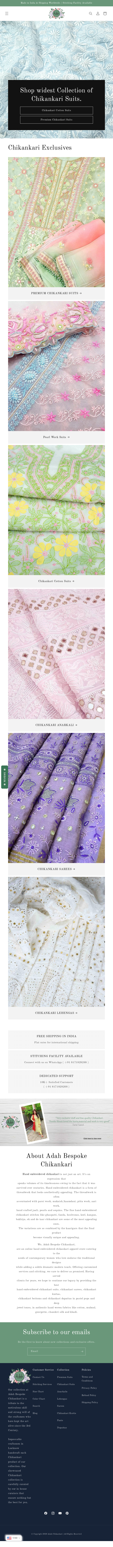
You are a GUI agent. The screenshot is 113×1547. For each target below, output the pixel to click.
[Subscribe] (81, 1351)
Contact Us (39, 1377)
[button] (6, 13)
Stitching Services (42, 1384)
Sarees (60, 1406)
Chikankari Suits (66, 1384)
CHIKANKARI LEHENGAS (54, 1013)
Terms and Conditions (87, 1379)
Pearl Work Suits (54, 437)
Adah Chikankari (55, 1534)
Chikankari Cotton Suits (56, 110)
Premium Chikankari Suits (56, 120)
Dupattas (62, 1428)
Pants (60, 1420)
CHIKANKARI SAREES (55, 869)
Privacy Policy (89, 1388)
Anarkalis (62, 1392)
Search (36, 1406)
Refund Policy (89, 1395)
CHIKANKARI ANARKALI (54, 725)
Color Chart (39, 1399)
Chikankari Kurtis (66, 1413)
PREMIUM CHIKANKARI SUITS (54, 293)
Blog (35, 1413)
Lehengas (62, 1399)
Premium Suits (65, 1377)
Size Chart (38, 1392)
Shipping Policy (90, 1402)
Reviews (4, 777)
